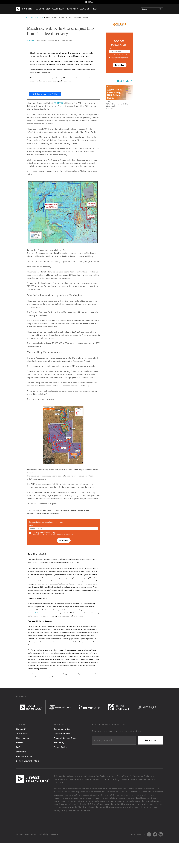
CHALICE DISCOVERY (50, 513)
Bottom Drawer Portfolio (27, 761)
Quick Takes (72, 9)
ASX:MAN (58, 103)
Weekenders (58, 9)
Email (31, 525)
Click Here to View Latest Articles (45, 94)
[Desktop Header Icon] (19, 9)
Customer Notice (62, 729)
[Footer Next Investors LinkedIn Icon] (160, 834)
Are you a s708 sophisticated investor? (118, 54)
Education (85, 9)
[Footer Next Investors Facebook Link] (149, 834)
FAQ (18, 747)
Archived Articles (37, 17)
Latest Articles (43, 9)
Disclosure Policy (33, 613)
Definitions (21, 751)
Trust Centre (22, 733)
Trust (94, 9)
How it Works (22, 738)
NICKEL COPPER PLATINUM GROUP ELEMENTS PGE (68, 511)
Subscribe (63, 540)
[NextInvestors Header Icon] (89, 2)
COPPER (35, 511)
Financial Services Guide (65, 738)
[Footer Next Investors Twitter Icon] (155, 834)
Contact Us (21, 729)
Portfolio (27, 9)
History (19, 742)
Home (25, 17)
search (160, 9)
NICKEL (43, 511)
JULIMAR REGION (34, 513)
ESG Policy (59, 742)
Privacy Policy (60, 747)
